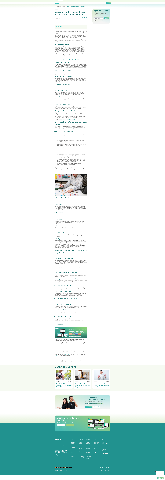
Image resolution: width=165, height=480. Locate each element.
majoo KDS (80, 453)
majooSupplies (88, 444)
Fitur (72, 439)
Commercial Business (97, 446)
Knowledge (63, 6)
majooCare (72, 453)
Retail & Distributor (96, 443)
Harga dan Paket (96, 449)
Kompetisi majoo (88, 451)
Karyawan (72, 444)
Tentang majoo (104, 449)
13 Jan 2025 (107, 381)
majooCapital (88, 443)
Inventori (72, 446)
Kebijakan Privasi (107, 470)
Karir (102, 453)
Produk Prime (81, 439)
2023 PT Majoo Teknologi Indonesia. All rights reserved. (63, 470)
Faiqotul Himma (59, 17)
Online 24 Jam (161, 478)
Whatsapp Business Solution (104, 445)
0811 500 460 (60, 0)
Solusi (95, 439)
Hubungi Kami (96, 406)
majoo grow (88, 439)
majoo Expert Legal (89, 462)
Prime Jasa (80, 442)
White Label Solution (105, 443)
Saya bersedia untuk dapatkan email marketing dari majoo (101, 21)
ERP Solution (103, 442)
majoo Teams (80, 451)
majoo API (80, 452)
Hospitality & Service (97, 442)
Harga (95, 448)
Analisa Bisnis (73, 447)
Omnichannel (80, 448)
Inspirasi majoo (59, 6)
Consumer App (81, 449)
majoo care (56, 454)
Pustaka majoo (88, 453)
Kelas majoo (88, 452)
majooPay (87, 442)
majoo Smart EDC (81, 456)
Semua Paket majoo (82, 0)
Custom (103, 439)
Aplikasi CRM (73, 442)
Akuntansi (72, 443)
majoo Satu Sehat (81, 457)
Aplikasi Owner (73, 448)
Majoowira (88, 448)
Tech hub (56, 449)
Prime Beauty (80, 444)
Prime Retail (80, 443)
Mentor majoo (88, 449)
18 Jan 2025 (69, 381)
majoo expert (88, 458)
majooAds (87, 446)
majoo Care (56, 0)
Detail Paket (95, 451)
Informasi (72, 452)
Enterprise (95, 444)
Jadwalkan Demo (88, 406)
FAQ (71, 457)
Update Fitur (73, 456)
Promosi (95, 452)
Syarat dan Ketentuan (101, 470)
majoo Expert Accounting (88, 460)
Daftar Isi (59, 27)
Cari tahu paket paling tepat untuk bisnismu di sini (93, 403)
